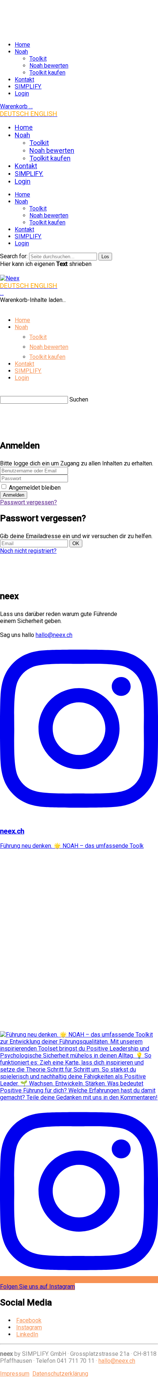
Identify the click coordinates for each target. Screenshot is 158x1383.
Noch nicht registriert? (28, 550)
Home (22, 44)
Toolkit (38, 58)
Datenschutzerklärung (60, 1373)
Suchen (78, 399)
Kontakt (24, 79)
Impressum (14, 1373)
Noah (21, 51)
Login (22, 93)
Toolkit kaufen (47, 72)
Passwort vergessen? (28, 502)
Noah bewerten (48, 65)
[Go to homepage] (9, 278)
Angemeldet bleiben (34, 487)
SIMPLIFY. (28, 86)
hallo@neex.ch (54, 634)
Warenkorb (16, 106)
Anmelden (13, 495)
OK (75, 543)
